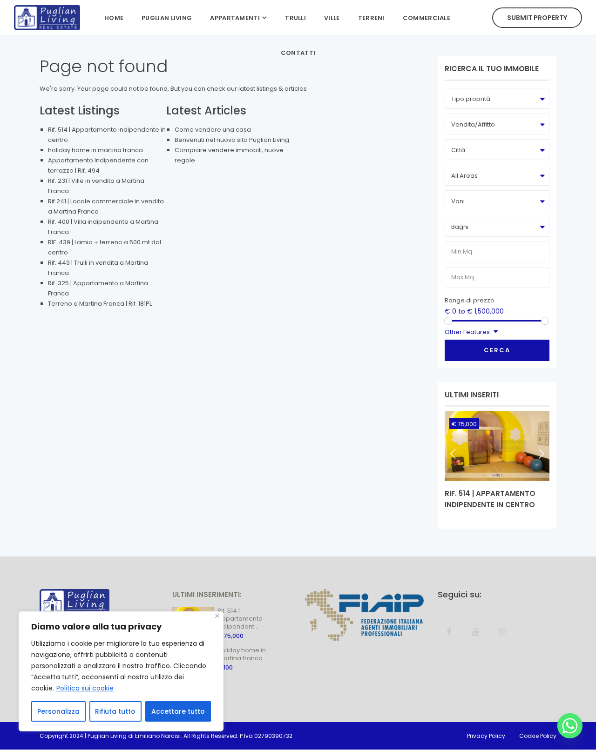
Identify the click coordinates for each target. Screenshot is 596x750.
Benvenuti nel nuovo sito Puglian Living (232, 139)
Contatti (298, 52)
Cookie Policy (537, 736)
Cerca (497, 350)
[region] (121, 671)
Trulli (295, 17)
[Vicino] (217, 616)
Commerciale (426, 17)
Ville (332, 17)
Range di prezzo (469, 300)
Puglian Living (167, 17)
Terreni (371, 17)
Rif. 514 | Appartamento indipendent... (240, 618)
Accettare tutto (178, 711)
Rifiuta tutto (115, 711)
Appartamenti (235, 17)
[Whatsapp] (569, 725)
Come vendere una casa (213, 129)
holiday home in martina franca (95, 150)
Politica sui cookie (85, 688)
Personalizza (58, 711)
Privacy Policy (486, 736)
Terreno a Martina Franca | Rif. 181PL (100, 303)
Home (113, 17)
